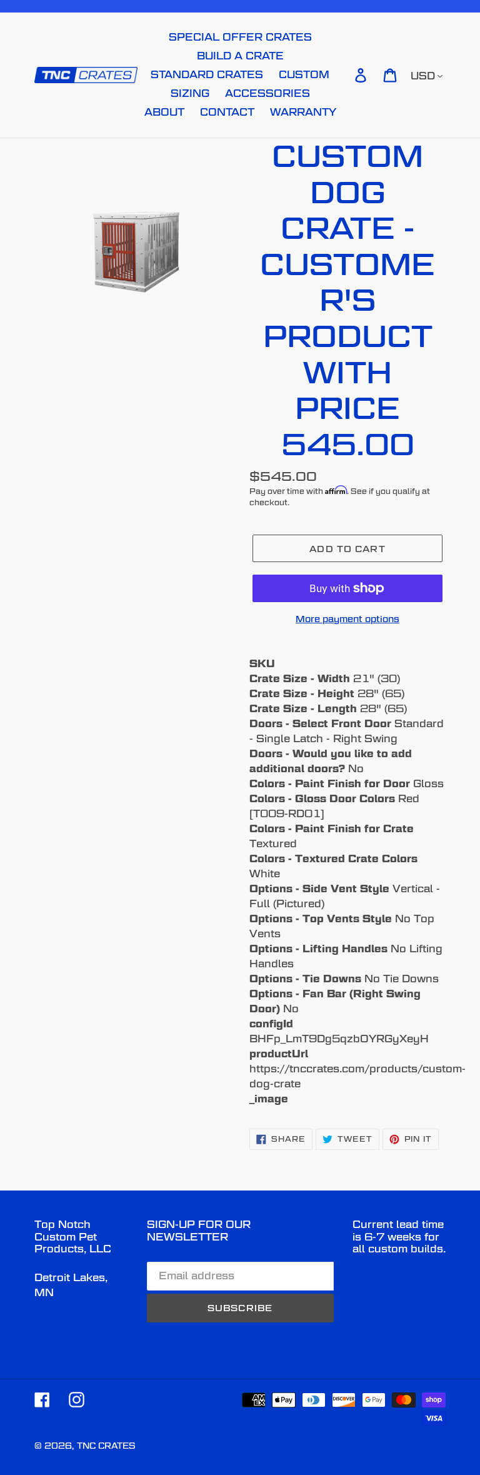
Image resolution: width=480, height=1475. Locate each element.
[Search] (343, 75)
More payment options (347, 618)
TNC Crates (106, 1446)
